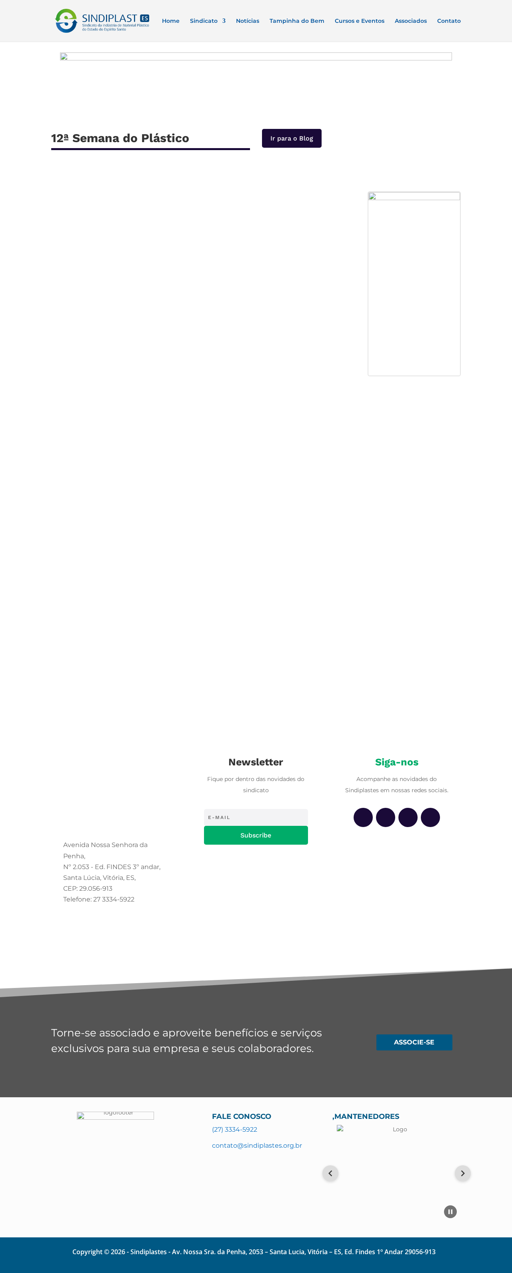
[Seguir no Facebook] (363, 817)
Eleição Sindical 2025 (97, 293)
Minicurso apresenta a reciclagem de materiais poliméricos (163, 622)
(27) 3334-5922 (234, 1129)
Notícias (247, 21)
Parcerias (198, 231)
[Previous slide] (330, 1173)
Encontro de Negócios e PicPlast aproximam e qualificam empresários (183, 452)
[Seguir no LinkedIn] (408, 817)
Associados (411, 21)
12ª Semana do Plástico (125, 231)
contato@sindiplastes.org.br (257, 1145)
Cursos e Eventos (359, 21)
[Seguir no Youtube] (430, 817)
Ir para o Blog (291, 138)
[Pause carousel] (450, 1211)
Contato (449, 21)
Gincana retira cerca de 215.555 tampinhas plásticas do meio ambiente (184, 538)
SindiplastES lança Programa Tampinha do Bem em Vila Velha (167, 218)
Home (171, 21)
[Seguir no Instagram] (385, 817)
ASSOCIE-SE (414, 1042)
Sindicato (204, 21)
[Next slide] (463, 1173)
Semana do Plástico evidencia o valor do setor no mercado (163, 367)
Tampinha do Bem (297, 21)
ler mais (71, 252)
